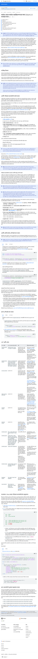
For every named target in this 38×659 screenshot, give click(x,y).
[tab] (3, 244)
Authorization (4, 4)
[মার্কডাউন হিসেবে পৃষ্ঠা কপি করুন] (13, 17)
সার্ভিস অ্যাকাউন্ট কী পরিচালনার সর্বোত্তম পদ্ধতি (14, 153)
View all (27, 637)
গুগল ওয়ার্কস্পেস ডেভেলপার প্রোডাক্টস (15, 240)
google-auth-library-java (6, 551)
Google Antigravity (28, 632)
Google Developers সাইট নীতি (22, 612)
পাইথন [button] (6, 244)
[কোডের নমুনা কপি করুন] (36, 252)
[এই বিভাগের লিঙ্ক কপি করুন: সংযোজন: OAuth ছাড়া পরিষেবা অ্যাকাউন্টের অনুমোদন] (29, 494)
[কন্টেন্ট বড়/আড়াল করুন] (8, 19)
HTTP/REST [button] (11, 244)
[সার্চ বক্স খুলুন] (24, 1)
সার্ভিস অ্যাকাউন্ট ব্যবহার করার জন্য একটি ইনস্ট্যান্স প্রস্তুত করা (18, 109)
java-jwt (13, 551)
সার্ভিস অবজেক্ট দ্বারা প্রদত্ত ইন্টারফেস (10, 329)
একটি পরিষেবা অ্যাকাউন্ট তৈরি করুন (9, 505)
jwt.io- (4, 508)
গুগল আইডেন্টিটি (16, 626)
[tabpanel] (19, 265)
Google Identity (9, 12)
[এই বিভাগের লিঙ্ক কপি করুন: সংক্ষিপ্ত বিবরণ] (9, 70)
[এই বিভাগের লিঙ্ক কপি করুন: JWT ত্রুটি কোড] (10, 342)
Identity (9, 1)
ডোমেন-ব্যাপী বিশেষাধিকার (26, 296)
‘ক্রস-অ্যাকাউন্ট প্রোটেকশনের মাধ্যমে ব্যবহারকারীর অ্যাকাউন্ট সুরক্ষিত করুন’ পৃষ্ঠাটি (22, 606)
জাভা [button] (3, 244)
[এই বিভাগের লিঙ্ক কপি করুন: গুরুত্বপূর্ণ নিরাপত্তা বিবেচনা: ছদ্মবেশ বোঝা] (16, 288)
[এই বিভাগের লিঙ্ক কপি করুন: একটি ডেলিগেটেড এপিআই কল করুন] (21, 233)
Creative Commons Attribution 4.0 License (20, 611)
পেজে (12, 210)
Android (27, 626)
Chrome (2, 645)
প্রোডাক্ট (5, 12)
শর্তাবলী (2, 654)
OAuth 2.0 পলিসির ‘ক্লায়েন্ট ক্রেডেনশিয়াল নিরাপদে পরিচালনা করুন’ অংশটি (19, 169)
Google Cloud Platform (4, 648)
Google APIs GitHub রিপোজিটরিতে (28, 501)
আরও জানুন (21, 430)
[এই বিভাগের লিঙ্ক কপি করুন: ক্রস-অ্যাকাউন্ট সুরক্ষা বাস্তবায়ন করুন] (21, 587)
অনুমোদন (14, 12)
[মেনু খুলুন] (2, 1)
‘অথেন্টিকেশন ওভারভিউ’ (28, 35)
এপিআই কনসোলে (17, 157)
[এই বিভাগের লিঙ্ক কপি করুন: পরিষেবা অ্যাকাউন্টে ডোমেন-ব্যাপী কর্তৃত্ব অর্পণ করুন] (24, 172)
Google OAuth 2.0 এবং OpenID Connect (18, 630)
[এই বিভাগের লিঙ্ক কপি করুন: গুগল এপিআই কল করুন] (15, 312)
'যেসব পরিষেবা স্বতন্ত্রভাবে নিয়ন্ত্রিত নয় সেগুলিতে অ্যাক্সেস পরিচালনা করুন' (31, 381)
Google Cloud (28, 634)
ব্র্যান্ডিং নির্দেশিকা (3, 629)
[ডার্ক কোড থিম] (34, 252)
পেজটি (7, 119)
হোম (1, 12)
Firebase (27, 629)
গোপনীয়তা (6, 654)
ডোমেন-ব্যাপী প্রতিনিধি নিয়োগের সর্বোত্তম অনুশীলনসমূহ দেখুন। (23, 308)
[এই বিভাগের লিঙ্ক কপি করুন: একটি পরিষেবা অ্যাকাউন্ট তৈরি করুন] (21, 96)
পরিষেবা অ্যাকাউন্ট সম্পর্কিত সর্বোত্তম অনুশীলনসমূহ (16, 47)
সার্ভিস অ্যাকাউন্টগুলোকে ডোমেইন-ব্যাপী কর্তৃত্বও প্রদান (17, 57)
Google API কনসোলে (30, 477)
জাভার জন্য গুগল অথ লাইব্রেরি (22, 249)
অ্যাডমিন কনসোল (19, 202)
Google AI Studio (28, 631)
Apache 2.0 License (4, 612)
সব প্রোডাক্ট (2, 650)
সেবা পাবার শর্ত (3, 626)
